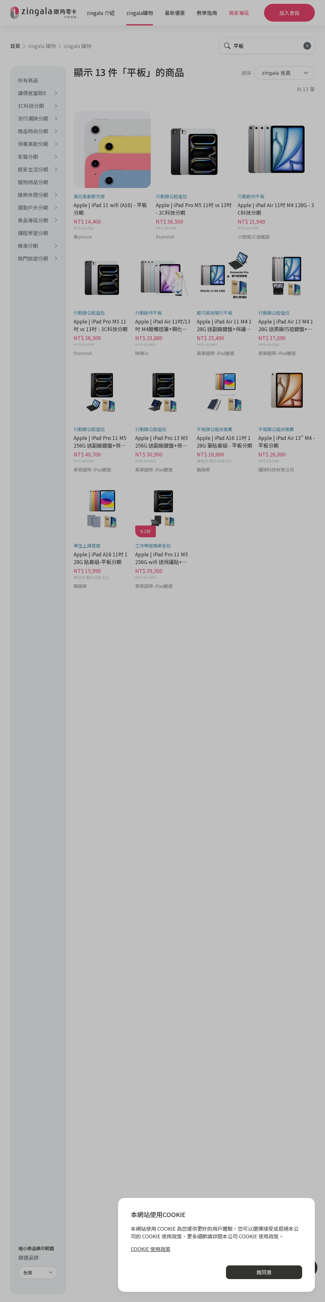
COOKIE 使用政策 (150, 1249)
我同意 (264, 1272)
